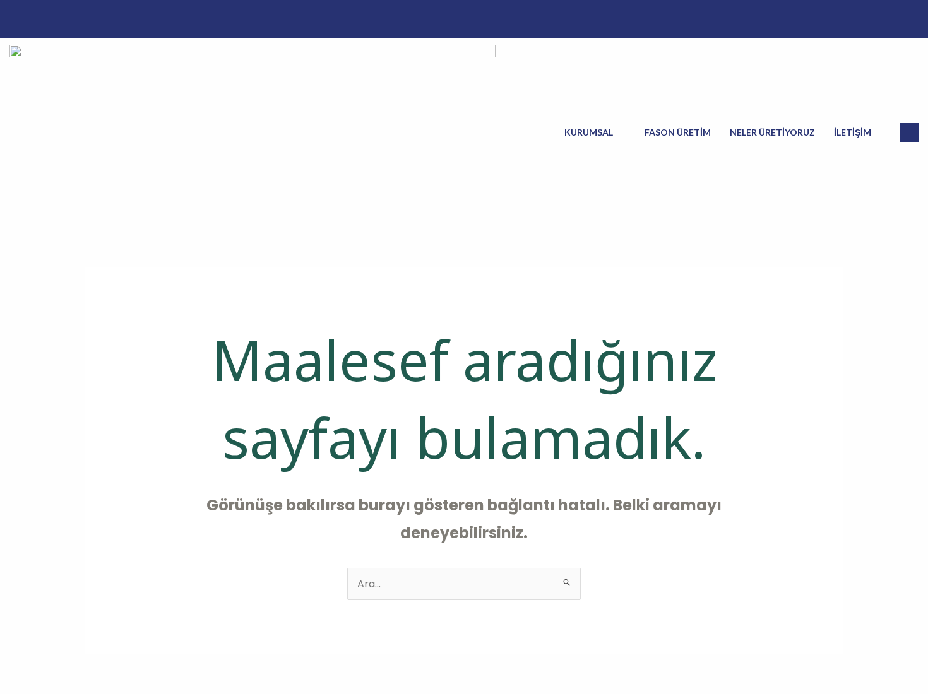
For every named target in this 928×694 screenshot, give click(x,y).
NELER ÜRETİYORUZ (772, 132)
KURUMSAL (588, 132)
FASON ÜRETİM (678, 132)
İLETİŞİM (852, 132)
